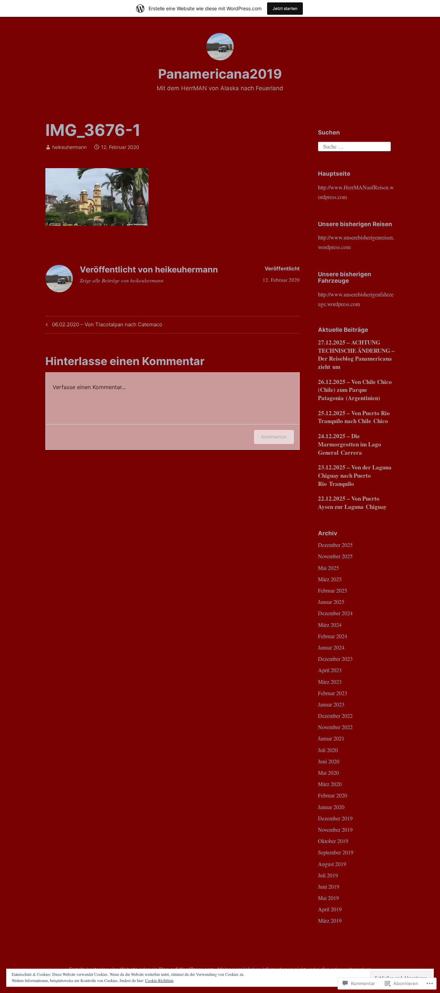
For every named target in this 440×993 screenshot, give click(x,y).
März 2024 (330, 624)
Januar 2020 (331, 806)
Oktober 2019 (333, 840)
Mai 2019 (328, 897)
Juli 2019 (328, 875)
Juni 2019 (328, 886)
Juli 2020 (328, 749)
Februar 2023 (332, 693)
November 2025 (335, 556)
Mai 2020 (328, 772)
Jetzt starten (285, 8)
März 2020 (330, 783)
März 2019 (330, 920)
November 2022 (335, 727)
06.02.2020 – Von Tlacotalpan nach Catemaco (103, 325)
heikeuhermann (69, 147)
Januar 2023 (331, 704)
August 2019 (332, 863)
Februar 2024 (332, 636)
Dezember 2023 (335, 658)
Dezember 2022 (335, 715)
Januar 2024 (331, 647)
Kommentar (274, 437)
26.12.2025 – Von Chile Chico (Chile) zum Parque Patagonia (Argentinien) (355, 389)
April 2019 (330, 909)
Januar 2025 (331, 601)
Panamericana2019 (220, 74)
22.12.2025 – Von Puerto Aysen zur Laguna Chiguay (352, 502)
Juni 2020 (328, 761)
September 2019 (335, 852)
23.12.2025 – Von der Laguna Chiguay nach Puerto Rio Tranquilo (355, 475)
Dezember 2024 (335, 613)
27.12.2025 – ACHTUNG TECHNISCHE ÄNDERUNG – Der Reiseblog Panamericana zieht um (356, 354)
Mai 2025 (328, 567)
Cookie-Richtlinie (159, 980)
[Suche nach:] (354, 145)
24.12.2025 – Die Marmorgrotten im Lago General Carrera (349, 444)
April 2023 (330, 670)
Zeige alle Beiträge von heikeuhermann (122, 280)
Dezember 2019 (335, 818)
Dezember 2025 (335, 544)
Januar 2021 (331, 738)
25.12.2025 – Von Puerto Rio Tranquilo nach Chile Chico (354, 417)
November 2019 (335, 829)
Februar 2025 (332, 590)
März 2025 (330, 579)
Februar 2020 (332, 795)
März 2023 (330, 681)
